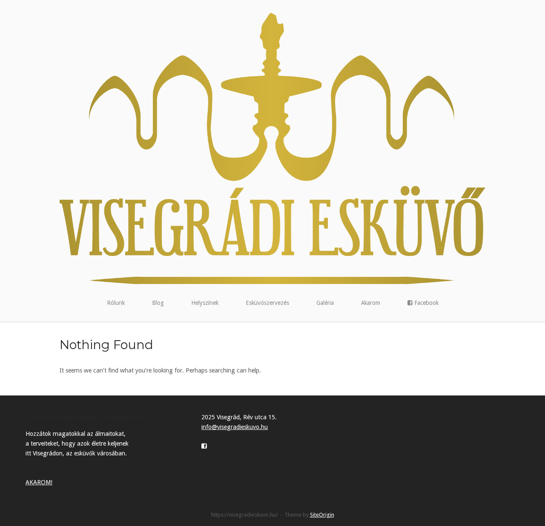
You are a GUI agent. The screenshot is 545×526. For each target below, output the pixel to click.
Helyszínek (204, 302)
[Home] (272, 148)
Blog (158, 302)
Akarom (370, 302)
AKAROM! (39, 482)
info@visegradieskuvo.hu (234, 427)
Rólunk (116, 302)
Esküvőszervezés (267, 302)
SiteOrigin (322, 515)
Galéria (325, 302)
